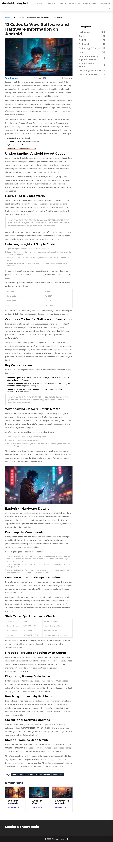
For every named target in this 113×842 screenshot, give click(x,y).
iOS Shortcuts (105, 3)
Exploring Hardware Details (17, 145)
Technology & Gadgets (92, 48)
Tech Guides (92, 44)
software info (31, 774)
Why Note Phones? (90, 3)
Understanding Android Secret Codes (21, 138)
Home (7, 18)
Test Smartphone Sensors (46, 3)
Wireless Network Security (92, 65)
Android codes (17, 774)
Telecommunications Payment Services (92, 58)
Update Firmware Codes (70, 3)
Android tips (57, 774)
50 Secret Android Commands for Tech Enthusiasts (14, 802)
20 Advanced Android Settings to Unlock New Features (62, 802)
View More (12, 807)
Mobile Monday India (16, 3)
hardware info (45, 774)
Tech (92, 52)
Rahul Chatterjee (11, 78)
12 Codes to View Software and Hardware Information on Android (39, 802)
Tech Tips (92, 40)
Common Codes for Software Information (23, 141)
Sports (92, 36)
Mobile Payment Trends (92, 70)
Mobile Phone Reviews (92, 74)
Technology (92, 32)
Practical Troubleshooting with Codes (21, 148)
